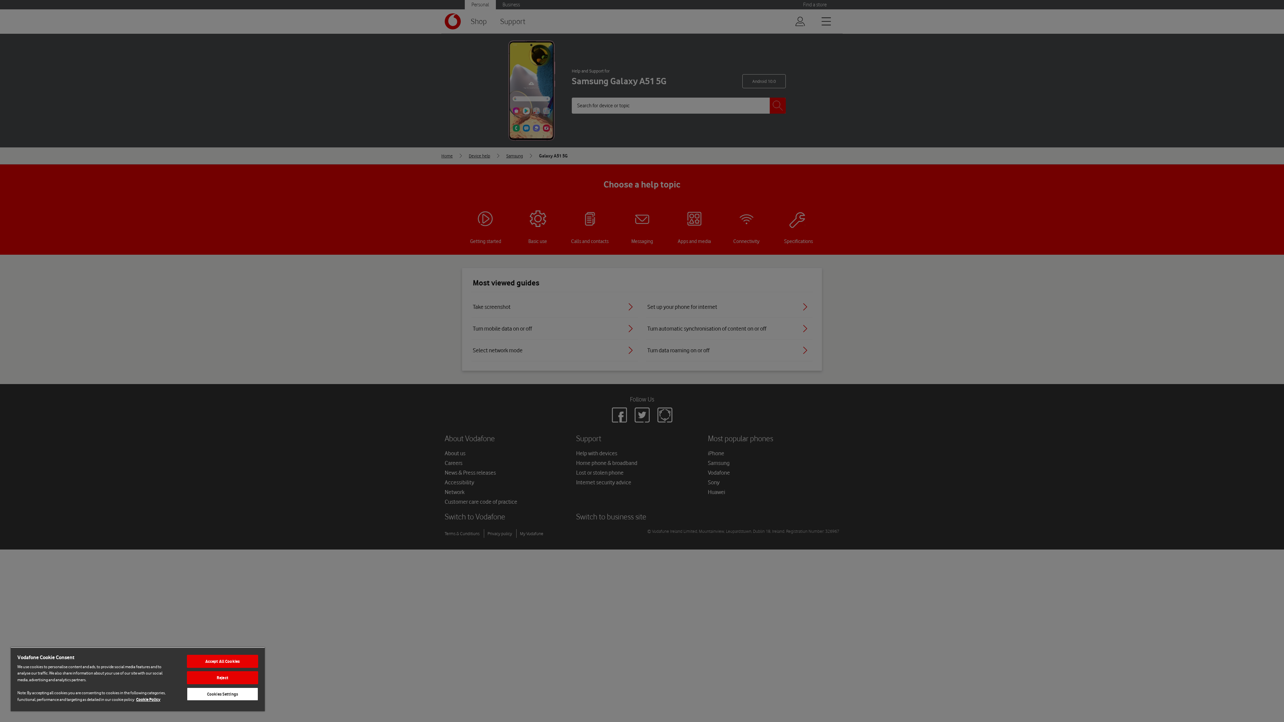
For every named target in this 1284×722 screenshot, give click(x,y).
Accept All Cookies (222, 661)
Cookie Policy (148, 699)
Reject (222, 677)
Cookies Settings (222, 694)
